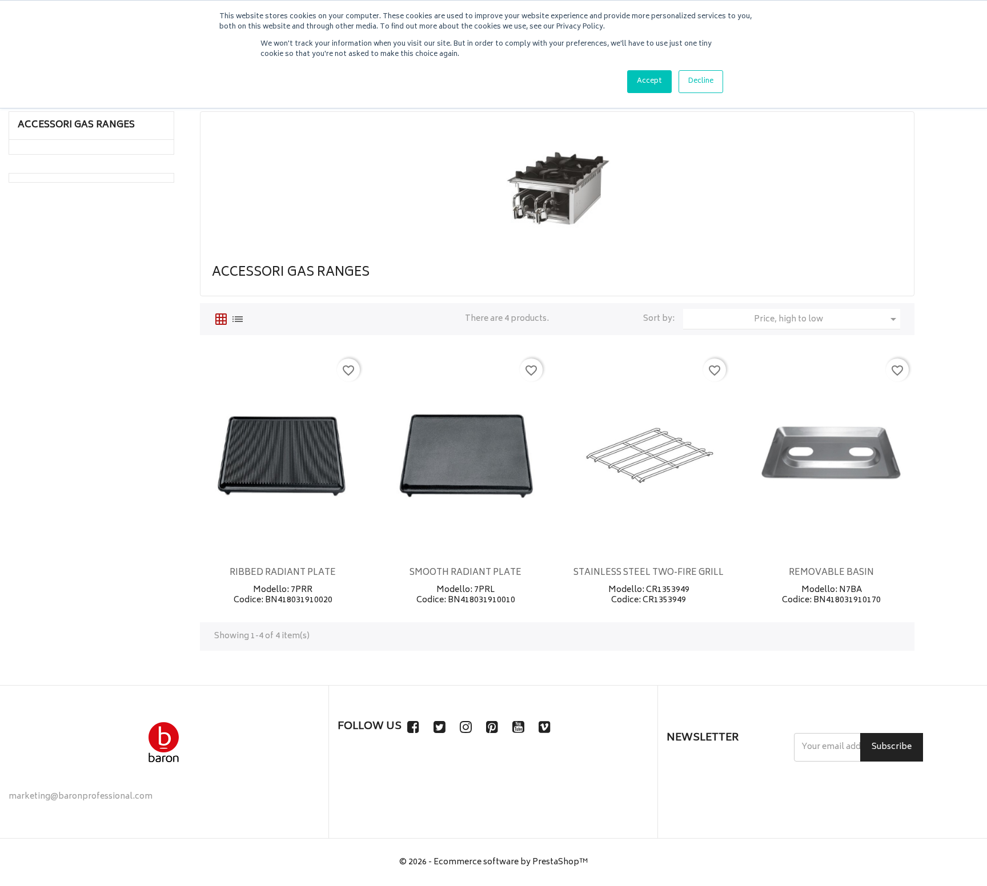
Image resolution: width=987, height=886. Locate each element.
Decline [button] (700, 81)
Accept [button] (649, 81)
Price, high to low (827, 319)
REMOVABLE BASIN (831, 572)
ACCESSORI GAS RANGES (76, 125)
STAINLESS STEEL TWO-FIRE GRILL (648, 572)
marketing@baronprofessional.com (81, 797)
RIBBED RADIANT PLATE (283, 572)
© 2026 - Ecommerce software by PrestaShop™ (493, 862)
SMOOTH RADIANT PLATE (465, 572)
